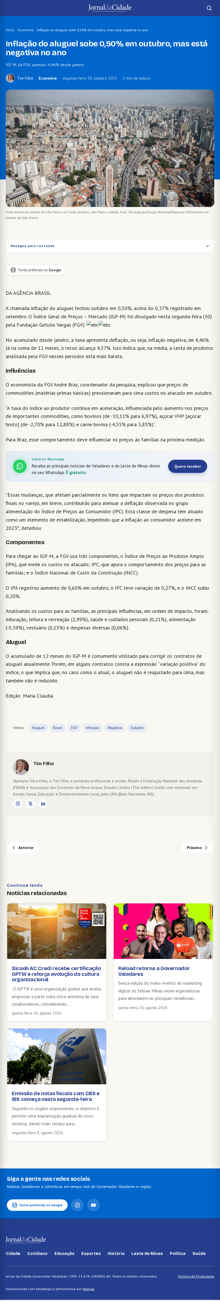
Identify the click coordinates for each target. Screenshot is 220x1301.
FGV (74, 727)
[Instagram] (18, 804)
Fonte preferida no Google (40, 1205)
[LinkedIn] (43, 804)
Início (10, 30)
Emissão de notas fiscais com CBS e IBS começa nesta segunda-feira (56, 1096)
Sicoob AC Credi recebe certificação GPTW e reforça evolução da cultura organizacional (56, 974)
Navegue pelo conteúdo (33, 246)
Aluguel (38, 727)
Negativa (115, 727)
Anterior (26, 847)
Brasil (57, 727)
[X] (30, 804)
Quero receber (187, 466)
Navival (89, 1289)
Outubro (137, 727)
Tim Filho (25, 78)
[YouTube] (93, 1205)
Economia (25, 30)
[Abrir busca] (209, 8)
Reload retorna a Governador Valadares (154, 971)
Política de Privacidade (196, 1276)
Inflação (92, 727)
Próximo (194, 847)
